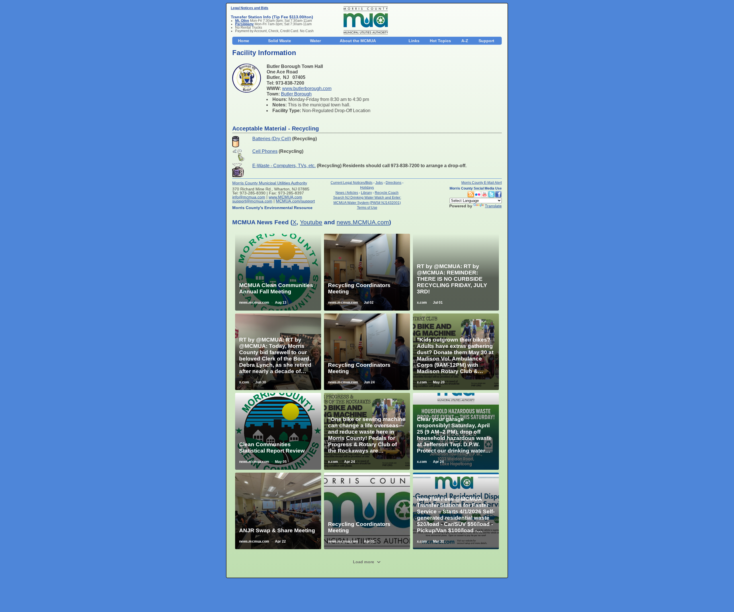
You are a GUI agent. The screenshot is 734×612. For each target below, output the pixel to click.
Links (414, 41)
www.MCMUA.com (285, 197)
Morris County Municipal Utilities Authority (269, 183)
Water (315, 41)
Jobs (379, 182)
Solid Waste (279, 41)
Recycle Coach (387, 192)
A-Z (464, 41)
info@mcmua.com (248, 197)
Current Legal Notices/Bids (351, 182)
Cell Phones (265, 151)
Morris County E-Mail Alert (481, 182)
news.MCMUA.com (363, 222)
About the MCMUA (358, 41)
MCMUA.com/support (295, 201)
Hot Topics (440, 41)
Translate (493, 206)
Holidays (367, 187)
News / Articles (346, 192)
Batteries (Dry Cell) (271, 138)
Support (486, 41)
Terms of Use (367, 207)
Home (243, 41)
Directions (393, 182)
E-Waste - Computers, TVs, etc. (284, 165)
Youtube (311, 222)
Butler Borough (296, 93)
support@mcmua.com (252, 201)
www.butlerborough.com (306, 88)
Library (366, 192)
